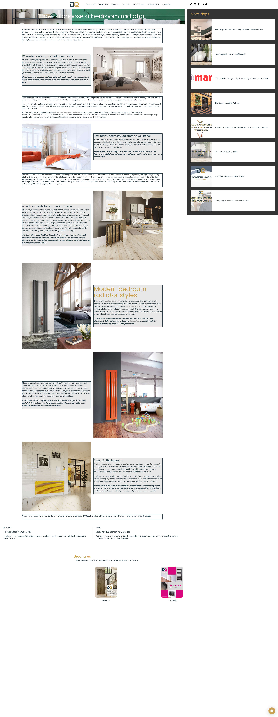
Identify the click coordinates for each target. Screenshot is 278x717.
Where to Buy (153, 4)
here (92, 516)
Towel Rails (103, 4)
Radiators (90, 4)
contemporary (111, 301)
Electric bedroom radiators (68, 112)
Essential (115, 4)
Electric (126, 4)
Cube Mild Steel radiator (129, 485)
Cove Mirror (134, 321)
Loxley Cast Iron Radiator (45, 235)
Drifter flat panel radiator (39, 403)
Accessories (138, 4)
